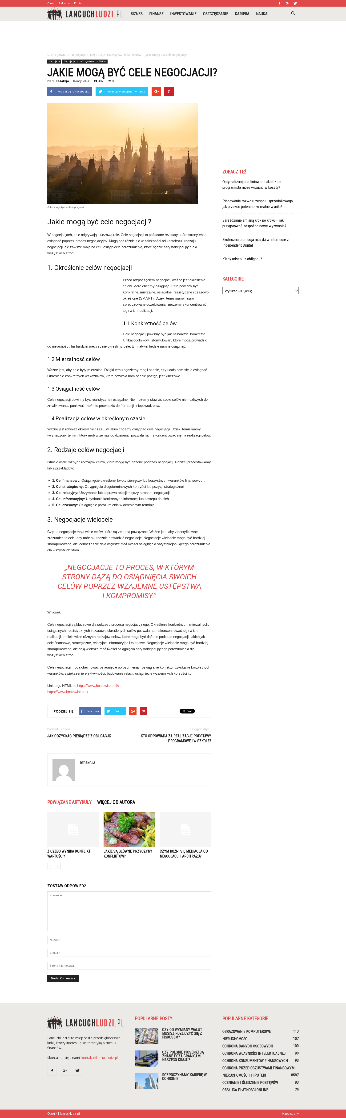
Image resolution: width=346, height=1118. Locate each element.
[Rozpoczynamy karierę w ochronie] (146, 1081)
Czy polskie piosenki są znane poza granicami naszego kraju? (183, 1056)
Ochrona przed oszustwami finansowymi (258, 1068)
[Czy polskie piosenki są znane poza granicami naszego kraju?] (146, 1058)
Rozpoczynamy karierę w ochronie (184, 1077)
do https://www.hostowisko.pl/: (95, 686)
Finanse (156, 13)
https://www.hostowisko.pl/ (67, 692)
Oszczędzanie (215, 13)
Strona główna (56, 55)
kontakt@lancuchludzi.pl (99, 1057)
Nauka (262, 13)
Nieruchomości (235, 1039)
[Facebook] (279, 3)
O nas (50, 3)
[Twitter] (295, 3)
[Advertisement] (173, 37)
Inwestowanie (183, 13)
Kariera (242, 13)
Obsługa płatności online (245, 1090)
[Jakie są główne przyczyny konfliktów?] (129, 829)
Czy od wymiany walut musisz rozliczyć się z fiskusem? (182, 1033)
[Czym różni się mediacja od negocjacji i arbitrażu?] (185, 829)
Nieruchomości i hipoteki (244, 1075)
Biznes (137, 13)
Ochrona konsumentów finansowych (255, 1060)
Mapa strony (290, 1114)
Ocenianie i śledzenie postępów (250, 1082)
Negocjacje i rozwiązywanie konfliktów (85, 61)
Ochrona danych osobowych (247, 1046)
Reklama (64, 3)
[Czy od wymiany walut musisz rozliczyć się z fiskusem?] (146, 1036)
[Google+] (287, 3)
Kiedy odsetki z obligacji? (242, 258)
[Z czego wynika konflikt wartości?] (73, 829)
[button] (293, 13)
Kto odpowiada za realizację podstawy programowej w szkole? (176, 738)
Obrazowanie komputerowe (246, 1031)
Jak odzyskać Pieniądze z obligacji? (79, 736)
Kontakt (79, 3)
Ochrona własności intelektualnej (254, 1053)
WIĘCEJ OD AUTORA (116, 802)
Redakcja (62, 81)
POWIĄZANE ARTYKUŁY (69, 802)
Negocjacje (54, 61)
